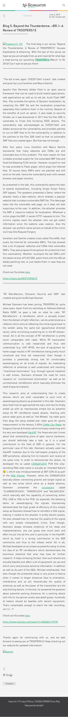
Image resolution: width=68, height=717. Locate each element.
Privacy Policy (25, 701)
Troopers (9, 684)
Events (28, 16)
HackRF (32, 432)
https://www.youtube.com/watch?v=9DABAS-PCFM (30, 622)
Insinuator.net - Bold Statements (34, 5)
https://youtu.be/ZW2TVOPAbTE (20, 278)
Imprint (12, 701)
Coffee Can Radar (52, 425)
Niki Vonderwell (58, 17)
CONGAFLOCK (39, 464)
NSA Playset (18, 475)
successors (48, 487)
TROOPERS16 (42, 60)
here (27, 272)
